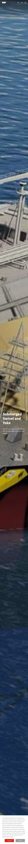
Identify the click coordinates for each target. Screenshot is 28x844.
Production (11, 409)
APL (5, 409)
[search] (18, 2)
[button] (9, 840)
